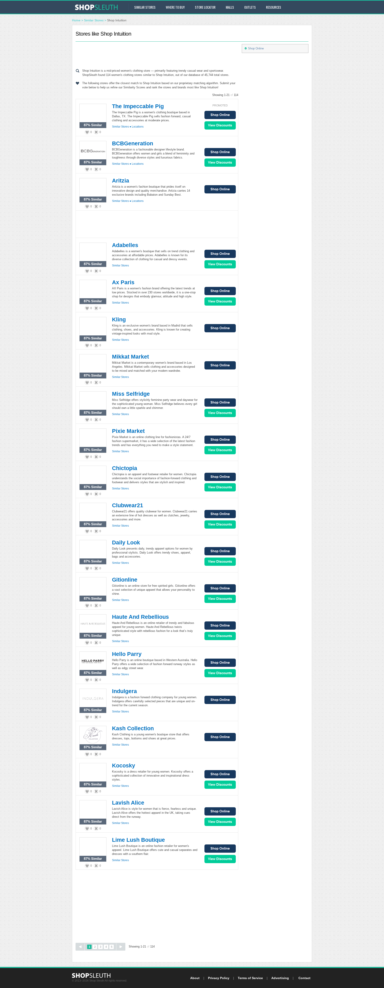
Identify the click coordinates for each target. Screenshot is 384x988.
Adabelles (125, 245)
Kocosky (123, 765)
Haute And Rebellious (140, 617)
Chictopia (124, 468)
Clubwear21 (127, 505)
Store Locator (205, 7)
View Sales (220, 125)
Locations (138, 126)
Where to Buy (175, 7)
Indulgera (124, 691)
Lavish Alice (128, 802)
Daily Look (126, 542)
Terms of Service (250, 978)
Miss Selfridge (131, 394)
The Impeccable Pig (138, 106)
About (195, 978)
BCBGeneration (132, 143)
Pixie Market (128, 431)
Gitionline (124, 579)
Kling (119, 319)
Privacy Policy (218, 978)
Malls (230, 7)
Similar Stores (145, 7)
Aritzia (120, 180)
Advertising (280, 978)
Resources (273, 7)
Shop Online (220, 115)
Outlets (250, 7)
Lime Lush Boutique (138, 840)
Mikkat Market (130, 356)
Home (76, 20)
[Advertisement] (157, 54)
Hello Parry (127, 654)
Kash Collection (133, 728)
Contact (304, 978)
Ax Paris (123, 282)
